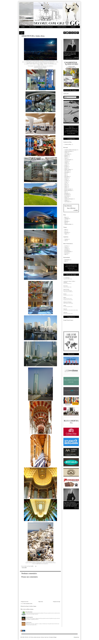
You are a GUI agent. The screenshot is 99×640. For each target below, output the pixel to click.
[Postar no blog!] (23, 567)
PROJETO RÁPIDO (61, 26)
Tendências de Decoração (68, 198)
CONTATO (73, 26)
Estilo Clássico (66, 170)
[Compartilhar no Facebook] (25, 567)
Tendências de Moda (67, 224)
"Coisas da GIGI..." (29, 622)
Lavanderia (66, 180)
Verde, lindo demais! (29, 611)
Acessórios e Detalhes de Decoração (70, 149)
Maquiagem (66, 221)
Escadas (65, 165)
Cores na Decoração (67, 159)
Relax (65, 191)
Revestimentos (66, 194)
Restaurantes (66, 193)
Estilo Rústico (66, 172)
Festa (65, 173)
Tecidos (65, 197)
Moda (65, 222)
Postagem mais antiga (56, 601)
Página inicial (40, 601)
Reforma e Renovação (68, 190)
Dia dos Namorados (67, 251)
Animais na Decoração (68, 151)
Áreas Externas (66, 201)
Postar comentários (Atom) (28, 603)
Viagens (65, 233)
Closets (65, 158)
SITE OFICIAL (32, 26)
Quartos (65, 187)
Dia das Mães (66, 250)
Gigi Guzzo (46, 637)
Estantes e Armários (67, 169)
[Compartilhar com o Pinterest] (26, 567)
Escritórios (66, 166)
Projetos (65, 186)
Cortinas (65, 162)
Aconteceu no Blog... (67, 144)
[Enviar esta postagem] (35, 566)
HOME (23, 26)
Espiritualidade (66, 259)
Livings (65, 182)
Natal (65, 254)
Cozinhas (65, 163)
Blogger (55, 637)
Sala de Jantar (66, 196)
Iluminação (66, 177)
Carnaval (65, 247)
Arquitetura (66, 239)
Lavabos (65, 179)
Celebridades (66, 218)
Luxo (65, 183)
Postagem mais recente (24, 601)
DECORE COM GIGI (24, 637)
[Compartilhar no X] (24, 567)
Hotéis (65, 229)
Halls (65, 175)
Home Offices (66, 176)
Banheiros (66, 155)
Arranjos (65, 152)
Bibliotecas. (66, 156)
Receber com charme (67, 189)
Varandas (65, 200)
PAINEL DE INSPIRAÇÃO (47, 26)
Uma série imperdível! (29, 617)
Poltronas (65, 184)
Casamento (66, 248)
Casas (65, 240)
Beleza (65, 217)
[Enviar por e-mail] (22, 567)
